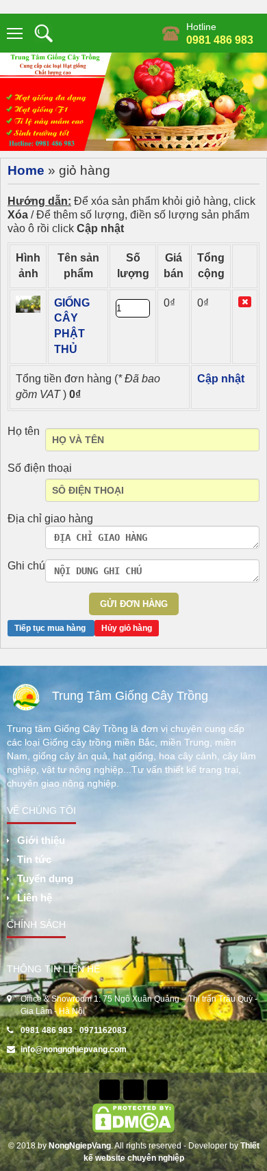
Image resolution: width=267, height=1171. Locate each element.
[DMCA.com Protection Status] (133, 1117)
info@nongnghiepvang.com (74, 1049)
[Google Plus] (157, 1090)
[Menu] (15, 33)
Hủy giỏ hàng (126, 628)
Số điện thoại (40, 468)
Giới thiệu (41, 840)
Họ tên (24, 431)
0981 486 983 (219, 40)
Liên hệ (34, 897)
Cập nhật (220, 378)
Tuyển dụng (45, 878)
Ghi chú (26, 566)
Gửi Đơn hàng (134, 604)
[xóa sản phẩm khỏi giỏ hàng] (244, 301)
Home (26, 170)
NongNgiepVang (80, 1146)
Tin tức (34, 859)
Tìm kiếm (43, 33)
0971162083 (103, 1030)
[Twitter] (133, 1090)
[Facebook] (109, 1090)
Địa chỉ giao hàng (50, 518)
